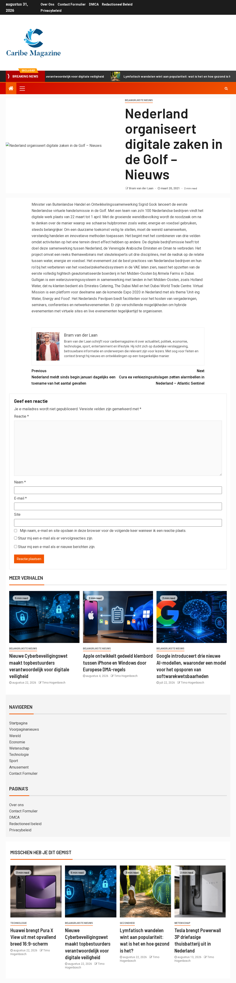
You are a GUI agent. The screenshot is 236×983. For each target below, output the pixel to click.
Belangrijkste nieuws (139, 100)
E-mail (20, 498)
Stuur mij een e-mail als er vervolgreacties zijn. (55, 538)
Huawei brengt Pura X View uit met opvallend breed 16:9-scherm (33, 937)
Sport (13, 761)
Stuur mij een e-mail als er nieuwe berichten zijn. (56, 547)
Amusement (19, 767)
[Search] (226, 88)
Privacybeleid (51, 10)
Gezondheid (127, 923)
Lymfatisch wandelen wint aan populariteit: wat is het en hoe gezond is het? (159, 76)
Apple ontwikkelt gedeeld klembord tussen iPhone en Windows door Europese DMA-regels (118, 662)
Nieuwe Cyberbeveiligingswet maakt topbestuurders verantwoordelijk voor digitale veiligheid (87, 943)
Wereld (15, 736)
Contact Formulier (72, 4)
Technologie (19, 754)
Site (17, 514)
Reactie (21, 416)
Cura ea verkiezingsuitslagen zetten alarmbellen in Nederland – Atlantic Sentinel (161, 377)
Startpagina (18, 723)
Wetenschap (19, 748)
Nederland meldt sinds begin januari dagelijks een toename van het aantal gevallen (73, 377)
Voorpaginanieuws (24, 729)
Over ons (47, 4)
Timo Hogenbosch (53, 682)
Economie (17, 742)
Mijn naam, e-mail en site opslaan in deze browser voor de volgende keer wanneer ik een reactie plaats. (103, 530)
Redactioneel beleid (117, 4)
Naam (20, 482)
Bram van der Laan (141, 188)
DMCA (94, 4)
